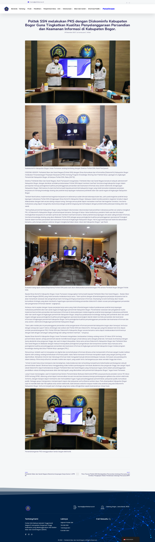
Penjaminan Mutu (50, 9)
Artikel (89, 32)
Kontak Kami (65, 531)
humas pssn (82, 32)
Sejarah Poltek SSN (67, 523)
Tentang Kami (65, 528)
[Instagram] (129, 2)
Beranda (14, 9)
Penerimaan (109, 9)
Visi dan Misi (64, 525)
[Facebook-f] (126, 2)
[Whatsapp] (32, 534)
